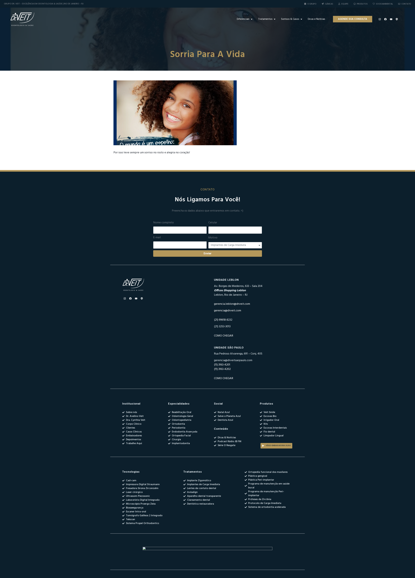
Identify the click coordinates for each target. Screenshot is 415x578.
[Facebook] (385, 19)
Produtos (362, 4)
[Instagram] (379, 19)
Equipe (344, 4)
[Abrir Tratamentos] (274, 19)
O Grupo (311, 4)
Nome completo (163, 222)
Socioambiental (384, 4)
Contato (406, 4)
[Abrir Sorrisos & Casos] (301, 19)
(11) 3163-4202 (222, 369)
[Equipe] (339, 4)
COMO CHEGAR (223, 335)
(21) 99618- (220, 320)
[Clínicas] (323, 4)
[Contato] (399, 4)
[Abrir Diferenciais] (251, 19)
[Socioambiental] (374, 4)
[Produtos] (355, 4)
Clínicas (329, 4)
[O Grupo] (305, 4)
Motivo (212, 238)
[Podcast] (396, 19)
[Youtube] (391, 19)
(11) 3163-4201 (222, 364)
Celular (212, 222)
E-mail (157, 237)
